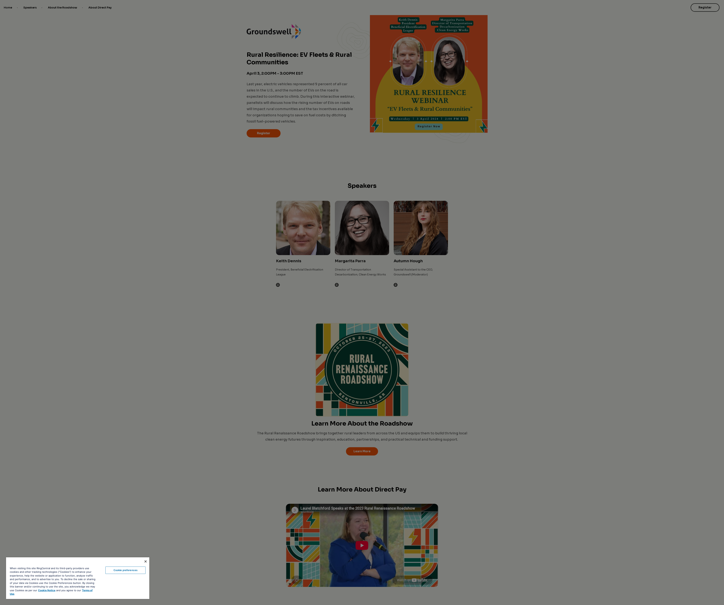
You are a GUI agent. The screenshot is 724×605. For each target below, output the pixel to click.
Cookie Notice (46, 590)
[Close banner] (145, 561)
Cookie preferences (125, 570)
